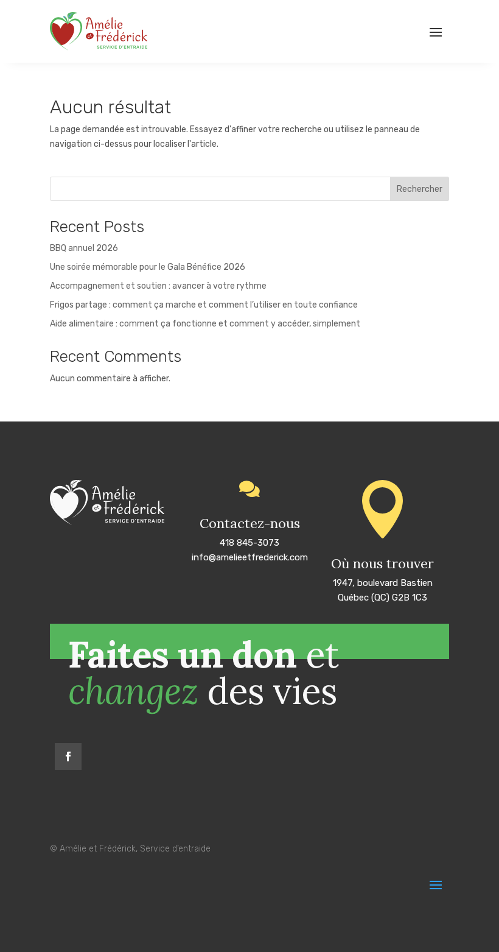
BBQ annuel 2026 (84, 248)
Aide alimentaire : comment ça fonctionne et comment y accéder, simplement (205, 324)
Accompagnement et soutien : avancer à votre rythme (158, 286)
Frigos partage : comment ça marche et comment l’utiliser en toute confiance (204, 305)
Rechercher (419, 189)
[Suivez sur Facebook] (68, 756)
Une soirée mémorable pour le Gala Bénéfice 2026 (147, 267)
